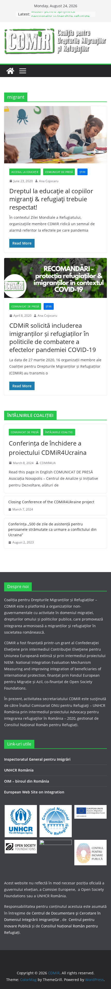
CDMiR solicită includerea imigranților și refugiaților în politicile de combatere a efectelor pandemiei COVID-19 (52, 337)
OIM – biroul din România (26, 781)
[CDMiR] (10, 71)
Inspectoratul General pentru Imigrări (37, 759)
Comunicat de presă (59, 172)
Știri (82, 172)
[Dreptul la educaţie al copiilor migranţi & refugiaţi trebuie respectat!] (55, 134)
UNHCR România (19, 770)
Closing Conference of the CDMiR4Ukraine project (51, 501)
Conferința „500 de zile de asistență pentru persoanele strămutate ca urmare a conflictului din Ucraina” (52, 529)
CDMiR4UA (48, 463)
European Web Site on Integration (34, 792)
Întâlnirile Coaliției (59, 432)
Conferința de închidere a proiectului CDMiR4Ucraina (47, 448)
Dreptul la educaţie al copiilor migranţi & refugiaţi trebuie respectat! (51, 199)
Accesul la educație (24, 172)
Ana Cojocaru (48, 181)
